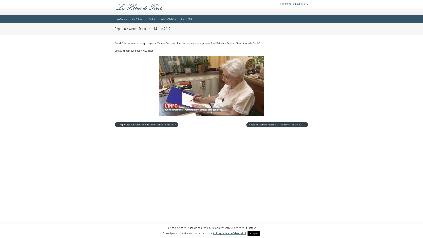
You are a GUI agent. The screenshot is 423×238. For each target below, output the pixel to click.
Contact (186, 18)
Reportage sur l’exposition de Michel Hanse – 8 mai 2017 (147, 124)
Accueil (122, 18)
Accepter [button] (254, 233)
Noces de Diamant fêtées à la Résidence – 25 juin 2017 (276, 124)
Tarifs (151, 18)
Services (137, 18)
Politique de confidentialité (229, 233)
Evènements (168, 18)
